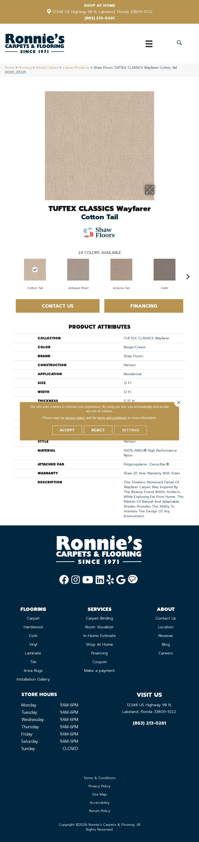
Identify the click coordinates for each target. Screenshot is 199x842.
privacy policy (75, 417)
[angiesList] (132, 579)
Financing (143, 306)
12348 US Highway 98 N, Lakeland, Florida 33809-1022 (102, 12)
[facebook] (64, 580)
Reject (98, 429)
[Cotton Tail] (35, 270)
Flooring (25, 67)
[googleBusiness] (120, 580)
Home (9, 67)
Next (188, 269)
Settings (130, 429)
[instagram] (75, 580)
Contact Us (58, 306)
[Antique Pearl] (78, 270)
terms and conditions (112, 417)
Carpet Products (76, 67)
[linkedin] (100, 580)
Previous (11, 269)
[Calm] (164, 270)
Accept (67, 429)
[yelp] (110, 580)
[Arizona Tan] (121, 270)
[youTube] (87, 580)
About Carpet (47, 67)
